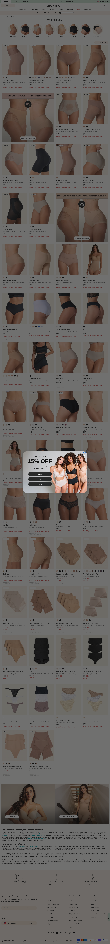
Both (40, 484)
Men (40, 479)
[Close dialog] (84, 453)
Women (40, 474)
